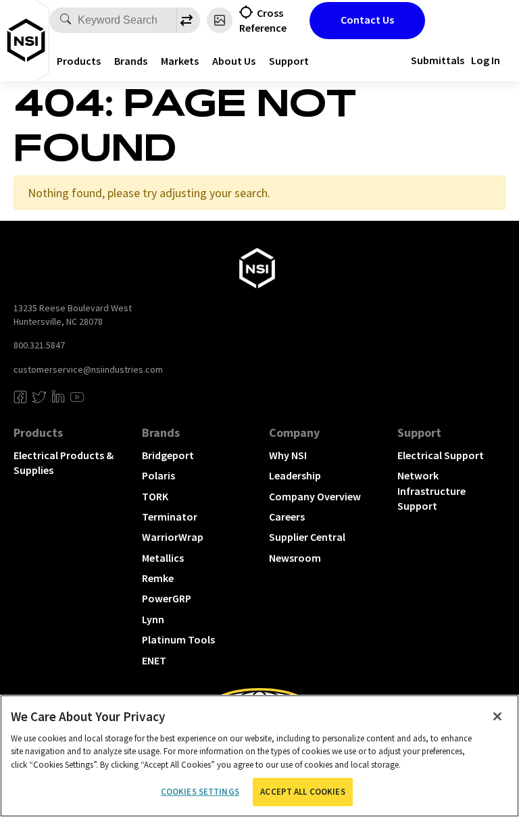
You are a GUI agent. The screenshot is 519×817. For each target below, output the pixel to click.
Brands (130, 61)
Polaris (158, 475)
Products (79, 61)
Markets (180, 61)
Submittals (437, 60)
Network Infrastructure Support (431, 490)
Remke (158, 578)
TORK (155, 496)
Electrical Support (440, 455)
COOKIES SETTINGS (200, 791)
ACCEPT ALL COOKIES (302, 791)
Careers (287, 516)
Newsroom (295, 557)
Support (289, 61)
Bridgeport (168, 455)
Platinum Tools (178, 639)
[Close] (497, 716)
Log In (485, 60)
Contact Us (367, 19)
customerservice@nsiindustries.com (88, 369)
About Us (233, 61)
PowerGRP (166, 598)
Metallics (163, 557)
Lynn (153, 619)
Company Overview (315, 496)
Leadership (295, 475)
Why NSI (288, 455)
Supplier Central (307, 537)
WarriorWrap (172, 537)
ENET (154, 660)
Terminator (169, 516)
